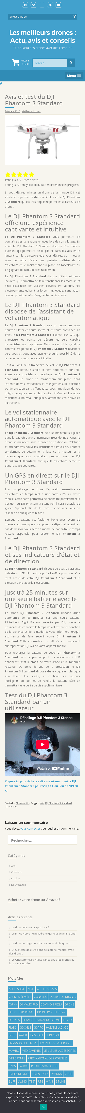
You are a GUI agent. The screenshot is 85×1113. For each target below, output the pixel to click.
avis (42, 803)
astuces (43, 989)
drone (8, 806)
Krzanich (36, 1035)
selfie (68, 1074)
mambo (14, 1051)
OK (43, 1107)
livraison (52, 1035)
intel (12, 1035)
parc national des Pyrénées (48, 1058)
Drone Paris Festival (51, 1012)
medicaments (31, 1051)
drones (14, 1020)
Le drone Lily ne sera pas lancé (30, 927)
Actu (13, 866)
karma (23, 1035)
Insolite (15, 878)
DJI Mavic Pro (29, 1004)
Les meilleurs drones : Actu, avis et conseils (42, 36)
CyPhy (13, 1004)
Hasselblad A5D (57, 1027)
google (25, 1027)
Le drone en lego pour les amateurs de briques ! (41, 943)
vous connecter (30, 828)
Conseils (16, 872)
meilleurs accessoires (59, 1051)
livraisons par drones (56, 1043)
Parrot (23, 1066)
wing (49, 1081)
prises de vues (19, 1074)
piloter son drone (44, 1066)
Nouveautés (22, 803)
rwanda (56, 1074)
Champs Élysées (20, 997)
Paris (12, 1066)
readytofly (40, 1074)
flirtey (67, 1020)
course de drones (62, 997)
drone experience (21, 1012)
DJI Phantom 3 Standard (58, 803)
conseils (40, 997)
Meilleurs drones (31, 111)
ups (40, 1081)
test (15, 806)
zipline (60, 1081)
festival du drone (47, 1020)
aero (30, 989)
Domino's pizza (51, 1004)
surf (12, 1081)
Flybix (13, 1027)
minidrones (17, 1058)
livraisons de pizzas (23, 1043)
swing (22, 1081)
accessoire (17, 989)
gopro (38, 1027)
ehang (27, 1020)
